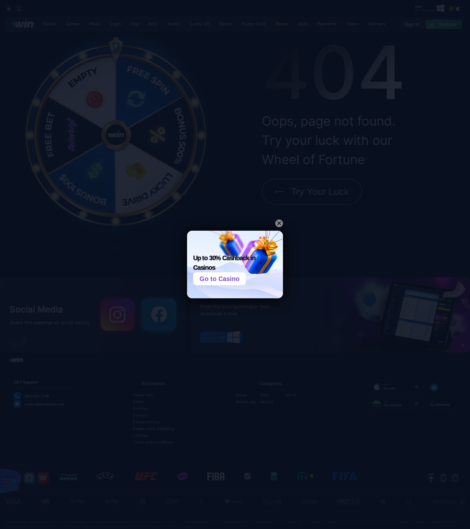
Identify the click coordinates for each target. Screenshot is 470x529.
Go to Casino (219, 278)
